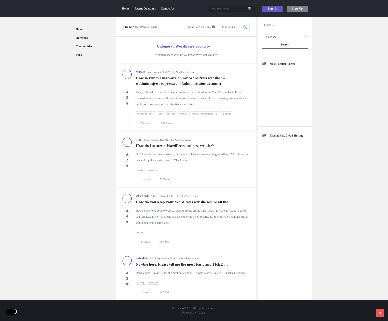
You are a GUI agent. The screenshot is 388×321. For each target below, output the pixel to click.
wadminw (183, 113)
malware (171, 113)
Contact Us (167, 8)
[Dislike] (127, 103)
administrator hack (146, 113)
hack (161, 113)
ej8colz (140, 71)
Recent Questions (145, 8)
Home (125, 8)
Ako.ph (200, 312)
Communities (84, 46)
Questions (82, 37)
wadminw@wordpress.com (204, 113)
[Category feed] (214, 46)
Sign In (273, 8)
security (140, 170)
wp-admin (226, 113)
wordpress (153, 170)
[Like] (127, 91)
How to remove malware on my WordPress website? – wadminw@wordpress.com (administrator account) (181, 81)
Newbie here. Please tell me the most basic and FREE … (182, 264)
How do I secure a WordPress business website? (175, 146)
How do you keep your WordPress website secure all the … (184, 202)
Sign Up (297, 8)
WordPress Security (185, 72)
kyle (138, 139)
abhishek (142, 258)
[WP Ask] (96, 8)
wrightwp (142, 195)
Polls (79, 54)
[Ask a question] (380, 313)
